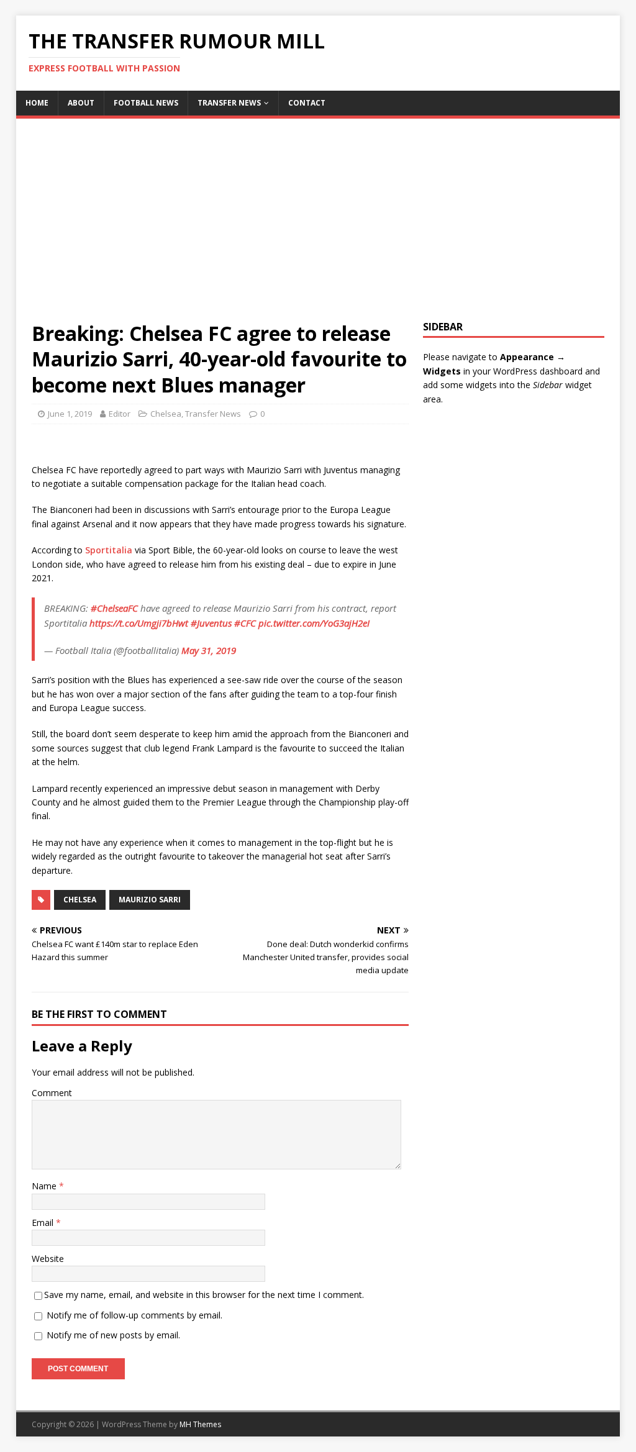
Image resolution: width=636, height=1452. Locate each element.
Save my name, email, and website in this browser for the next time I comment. (204, 1294)
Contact (306, 103)
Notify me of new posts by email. (113, 1335)
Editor (119, 413)
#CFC (245, 623)
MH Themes (200, 1424)
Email (44, 1222)
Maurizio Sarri (150, 899)
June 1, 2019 (70, 413)
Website (48, 1258)
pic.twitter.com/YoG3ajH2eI (314, 623)
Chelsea (165, 413)
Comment (52, 1093)
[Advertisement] (318, 227)
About (81, 103)
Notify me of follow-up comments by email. (134, 1315)
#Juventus (211, 623)
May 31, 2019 (208, 650)
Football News (146, 103)
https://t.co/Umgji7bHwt (138, 623)
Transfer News (229, 103)
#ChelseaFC (114, 608)
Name (45, 1186)
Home (36, 103)
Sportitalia (108, 550)
